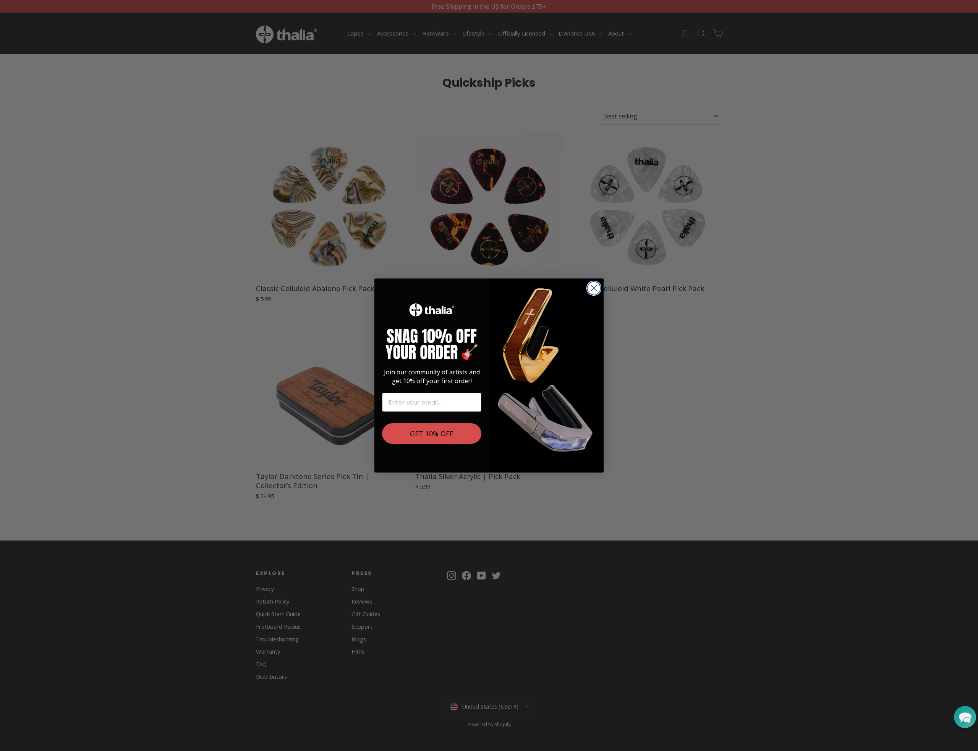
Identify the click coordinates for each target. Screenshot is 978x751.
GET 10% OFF (431, 433)
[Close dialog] (594, 288)
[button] (965, 717)
